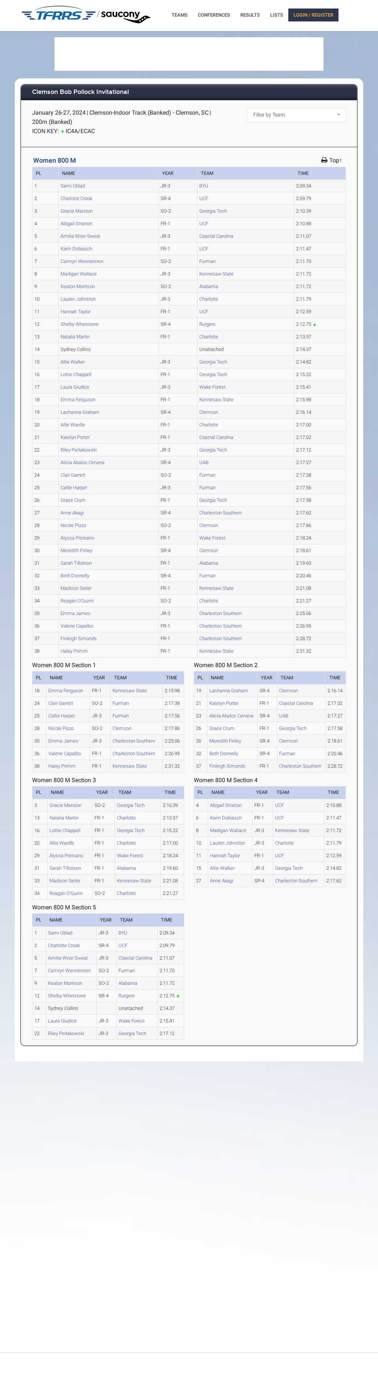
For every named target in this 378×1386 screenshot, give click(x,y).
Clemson (208, 412)
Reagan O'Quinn (77, 601)
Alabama (208, 286)
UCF (203, 198)
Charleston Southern (220, 512)
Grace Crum (73, 500)
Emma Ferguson (78, 399)
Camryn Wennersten (82, 261)
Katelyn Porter (75, 437)
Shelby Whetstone (80, 324)
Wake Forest (212, 387)
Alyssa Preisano (77, 538)
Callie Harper (74, 487)
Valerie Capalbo (77, 626)
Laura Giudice (75, 387)
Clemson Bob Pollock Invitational (80, 92)
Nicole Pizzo (73, 525)
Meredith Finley (76, 550)
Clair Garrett (73, 475)
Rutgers (207, 324)
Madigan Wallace (79, 274)
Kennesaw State (216, 274)
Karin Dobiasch (76, 248)
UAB (204, 462)
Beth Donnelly (75, 575)
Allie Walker (73, 362)
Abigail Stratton (76, 223)
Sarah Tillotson (76, 563)
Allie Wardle (73, 424)
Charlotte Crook (76, 198)
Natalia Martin (75, 336)
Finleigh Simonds (79, 638)
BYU (203, 186)
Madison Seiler (76, 588)
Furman (207, 261)
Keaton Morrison (78, 286)
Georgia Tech (213, 211)
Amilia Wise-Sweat (80, 236)
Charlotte (208, 299)
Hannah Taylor (75, 311)
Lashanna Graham (80, 412)
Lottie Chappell (76, 374)
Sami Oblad (73, 186)
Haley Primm (74, 651)
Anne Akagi (72, 512)
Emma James (75, 613)
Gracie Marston (77, 211)
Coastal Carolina (216, 236)
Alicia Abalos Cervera (82, 462)
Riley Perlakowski (79, 450)
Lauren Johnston (78, 299)
